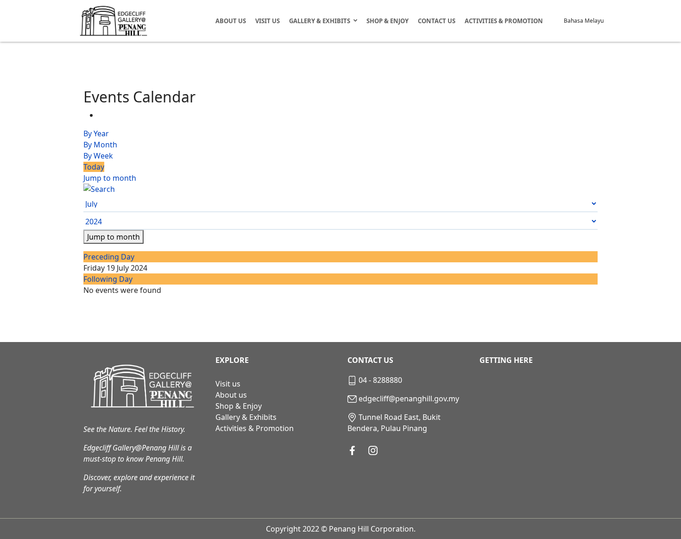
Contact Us (436, 21)
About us (231, 395)
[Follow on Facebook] (352, 450)
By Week (98, 156)
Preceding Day (108, 257)
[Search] (340, 189)
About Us (230, 21)
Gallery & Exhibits (319, 21)
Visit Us (267, 21)
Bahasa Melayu (584, 21)
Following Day (107, 279)
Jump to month (109, 178)
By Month (100, 145)
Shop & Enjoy (387, 21)
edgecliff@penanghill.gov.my (409, 398)
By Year (96, 133)
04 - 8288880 (380, 380)
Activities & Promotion (504, 21)
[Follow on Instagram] (373, 450)
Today (93, 167)
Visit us (227, 384)
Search (556, 21)
